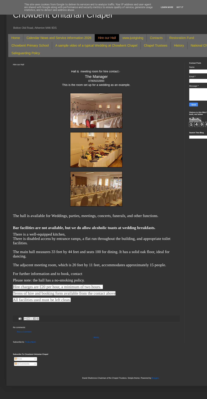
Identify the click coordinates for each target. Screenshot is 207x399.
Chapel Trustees (155, 45)
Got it (179, 7)
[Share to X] (31, 318)
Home (15, 38)
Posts (19, 359)
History (179, 45)
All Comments (23, 364)
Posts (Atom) (30, 342)
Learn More (167, 7)
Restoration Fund (181, 38)
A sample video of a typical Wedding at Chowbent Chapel (96, 45)
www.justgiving (132, 38)
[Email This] (25, 318)
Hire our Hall (107, 38)
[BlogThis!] (28, 318)
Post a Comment (24, 332)
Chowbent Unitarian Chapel (62, 14)
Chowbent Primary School (30, 45)
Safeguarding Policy (25, 53)
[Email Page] (20, 318)
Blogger (155, 378)
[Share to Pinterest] (37, 318)
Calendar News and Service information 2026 (59, 38)
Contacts (156, 38)
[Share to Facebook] (34, 318)
